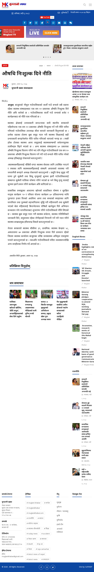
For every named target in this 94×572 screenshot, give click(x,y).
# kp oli (40, 544)
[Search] (85, 4)
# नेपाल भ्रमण (31, 539)
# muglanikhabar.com (35, 513)
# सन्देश (47, 503)
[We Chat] (71, 23)
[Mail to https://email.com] (59, 23)
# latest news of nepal (36, 554)
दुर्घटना (59, 506)
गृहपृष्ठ (41, 66)
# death (30, 544)
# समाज (40, 518)
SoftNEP (88, 567)
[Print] (65, 23)
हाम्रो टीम (60, 524)
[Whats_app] (53, 23)
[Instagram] (36, 23)
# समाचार (43, 539)
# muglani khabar (33, 503)
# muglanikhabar (33, 508)
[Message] (42, 23)
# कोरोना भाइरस (32, 523)
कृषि (58, 515)
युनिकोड (60, 520)
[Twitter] (30, 23)
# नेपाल (29, 549)
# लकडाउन (45, 559)
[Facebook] (25, 23)
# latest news (32, 559)
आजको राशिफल (60, 530)
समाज (48, 66)
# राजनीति (30, 518)
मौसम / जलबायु (62, 511)
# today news (32, 533)
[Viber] (48, 22)
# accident (45, 533)
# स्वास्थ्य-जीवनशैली (33, 528)
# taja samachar (42, 549)
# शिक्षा (46, 528)
